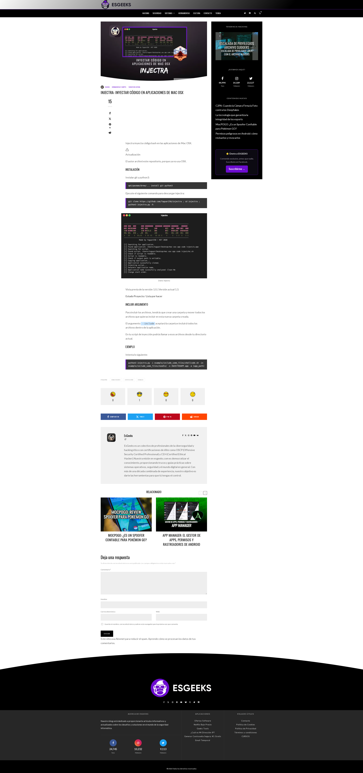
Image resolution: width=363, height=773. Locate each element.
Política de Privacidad (245, 728)
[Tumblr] (190, 702)
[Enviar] (110, 132)
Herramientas (184, 13)
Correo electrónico (108, 612)
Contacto (208, 13)
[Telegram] (244, 13)
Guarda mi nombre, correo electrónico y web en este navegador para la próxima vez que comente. (141, 624)
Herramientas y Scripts (119, 87)
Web (158, 612)
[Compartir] (110, 113)
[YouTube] (181, 702)
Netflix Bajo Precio (203, 724)
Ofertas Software (202, 721)
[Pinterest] (177, 702)
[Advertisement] (166, 120)
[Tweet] (110, 119)
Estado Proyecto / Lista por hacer (143, 296)
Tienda (218, 13)
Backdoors (116, 380)
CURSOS (246, 736)
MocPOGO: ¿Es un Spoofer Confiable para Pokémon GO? (126, 537)
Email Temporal (202, 740)
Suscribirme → (237, 168)
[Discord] (249, 13)
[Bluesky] (185, 702)
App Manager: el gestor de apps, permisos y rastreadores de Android (182, 539)
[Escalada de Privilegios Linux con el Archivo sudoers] (237, 46)
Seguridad (157, 13)
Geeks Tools (203, 728)
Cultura (196, 13)
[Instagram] (172, 702)
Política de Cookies (245, 724)
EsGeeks (107, 87)
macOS (141, 380)
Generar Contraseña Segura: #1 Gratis (202, 736)
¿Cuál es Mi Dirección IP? (203, 732)
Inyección (129, 380)
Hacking (145, 13)
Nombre (104, 599)
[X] (168, 702)
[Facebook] (164, 702)
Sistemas (168, 13)
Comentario (106, 570)
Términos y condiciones (245, 732)
